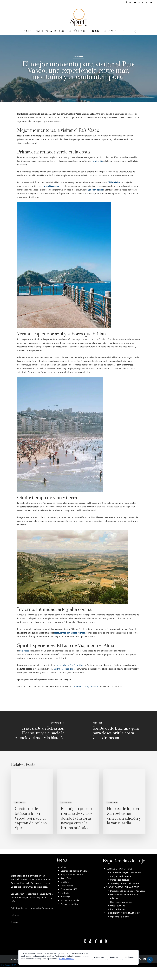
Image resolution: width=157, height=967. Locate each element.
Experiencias (78, 56)
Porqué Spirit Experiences (72, 874)
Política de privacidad (70, 900)
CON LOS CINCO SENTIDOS (119, 869)
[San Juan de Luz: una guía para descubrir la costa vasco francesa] (117, 731)
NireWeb (15, 922)
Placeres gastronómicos (121, 902)
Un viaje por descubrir (120, 880)
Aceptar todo (99, 957)
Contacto (65, 893)
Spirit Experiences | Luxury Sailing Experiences (32, 908)
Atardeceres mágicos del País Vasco (126, 872)
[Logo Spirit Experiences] (17, 865)
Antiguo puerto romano (121, 876)
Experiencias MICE (69, 889)
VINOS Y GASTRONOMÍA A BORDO (122, 887)
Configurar (129, 957)
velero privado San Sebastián (69, 665)
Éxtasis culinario (117, 906)
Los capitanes (67, 886)
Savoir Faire (66, 878)
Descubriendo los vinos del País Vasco (127, 891)
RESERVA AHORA (8, 965)
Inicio (63, 867)
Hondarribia (97, 161)
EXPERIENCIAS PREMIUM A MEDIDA (123, 913)
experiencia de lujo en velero (86, 686)
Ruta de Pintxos (117, 909)
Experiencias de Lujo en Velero (75, 871)
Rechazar (114, 957)
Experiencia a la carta (119, 917)
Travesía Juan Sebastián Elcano (124, 883)
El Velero (65, 882)
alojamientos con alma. (64, 669)
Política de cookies (69, 904)
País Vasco (24, 651)
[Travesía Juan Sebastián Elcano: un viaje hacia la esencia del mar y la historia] (39, 731)
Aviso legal (65, 897)
